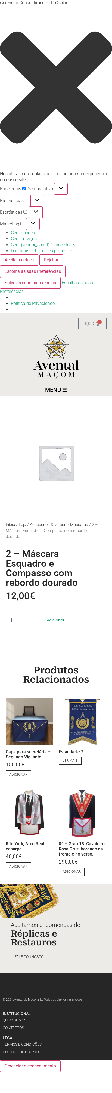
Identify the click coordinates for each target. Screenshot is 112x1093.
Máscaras (79, 524)
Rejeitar (51, 259)
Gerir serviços (24, 238)
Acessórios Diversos (48, 524)
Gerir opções (23, 232)
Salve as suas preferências (30, 282)
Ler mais (70, 760)
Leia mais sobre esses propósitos (42, 250)
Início (10, 524)
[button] (56, 88)
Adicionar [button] (18, 774)
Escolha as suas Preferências (33, 271)
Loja (22, 524)
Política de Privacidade (33, 303)
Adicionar (55, 620)
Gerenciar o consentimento (30, 1066)
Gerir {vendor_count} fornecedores (43, 244)
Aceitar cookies (19, 259)
